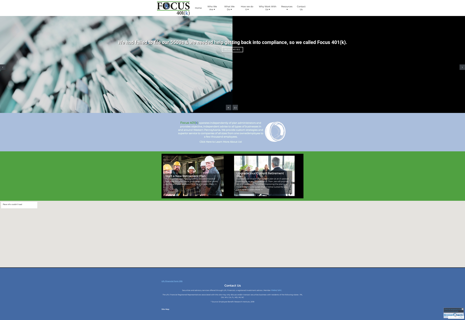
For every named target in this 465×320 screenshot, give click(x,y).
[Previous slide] (2, 67)
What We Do (229, 8)
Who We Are (212, 8)
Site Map (165, 309)
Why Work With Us (267, 8)
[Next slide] (462, 67)
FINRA (273, 290)
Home (198, 8)
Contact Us (301, 8)
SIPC (280, 290)
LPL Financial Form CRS (172, 281)
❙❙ (235, 107)
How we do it (247, 8)
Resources (286, 6)
